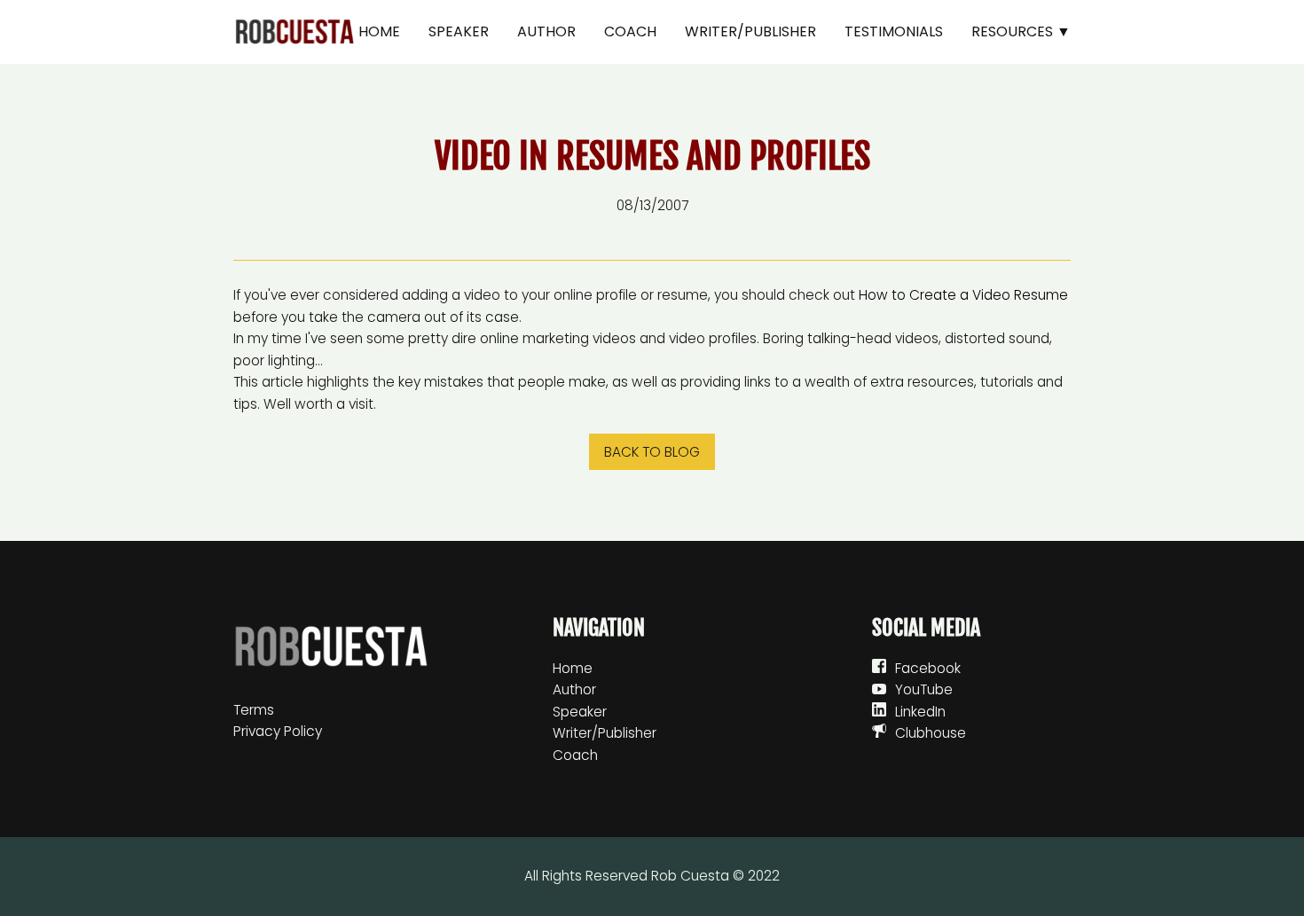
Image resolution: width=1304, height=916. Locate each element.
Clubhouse (930, 733)
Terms (253, 710)
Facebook (928, 668)
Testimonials (893, 31)
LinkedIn (920, 711)
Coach (630, 31)
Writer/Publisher (750, 31)
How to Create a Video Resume (963, 295)
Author (546, 31)
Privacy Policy (277, 731)
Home (379, 31)
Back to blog (652, 451)
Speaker (458, 31)
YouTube (924, 689)
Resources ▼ (1021, 31)
